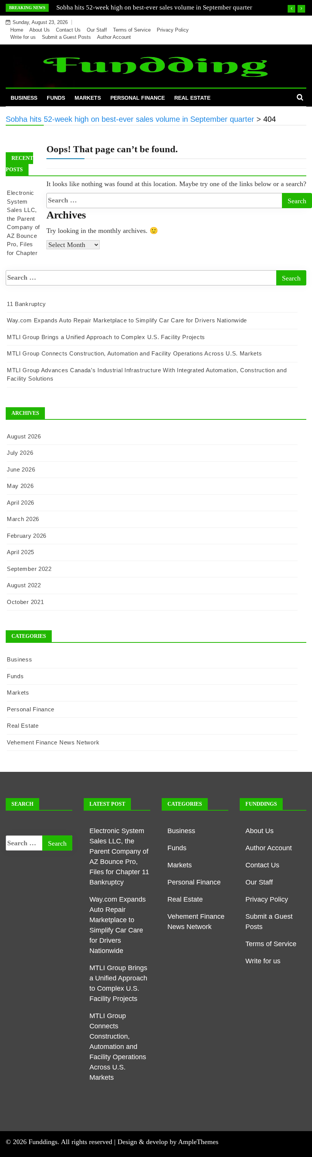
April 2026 (20, 502)
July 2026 (20, 452)
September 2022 (29, 569)
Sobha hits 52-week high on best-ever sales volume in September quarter (154, 7)
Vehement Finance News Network (53, 742)
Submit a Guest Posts (66, 37)
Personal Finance (137, 98)
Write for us (23, 37)
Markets (88, 98)
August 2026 (24, 436)
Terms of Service (132, 30)
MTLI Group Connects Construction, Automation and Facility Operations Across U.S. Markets (134, 353)
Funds (56, 98)
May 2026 (20, 486)
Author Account (114, 37)
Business (24, 98)
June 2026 (21, 469)
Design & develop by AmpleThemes (168, 1142)
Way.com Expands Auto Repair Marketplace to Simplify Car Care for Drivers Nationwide (127, 320)
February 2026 (26, 535)
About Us (39, 30)
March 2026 (23, 519)
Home (16, 30)
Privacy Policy (173, 30)
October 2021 (25, 602)
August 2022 (24, 585)
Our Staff (97, 30)
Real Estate (192, 98)
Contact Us (68, 30)
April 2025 (20, 552)
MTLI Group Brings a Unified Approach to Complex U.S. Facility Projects (106, 337)
